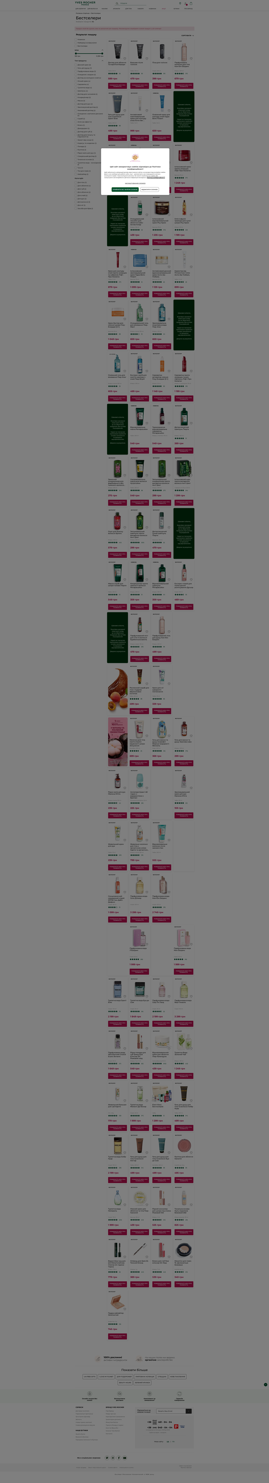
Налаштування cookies (135, 183)
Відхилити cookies (150, 189)
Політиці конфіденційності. (156, 177)
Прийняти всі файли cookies (125, 189)
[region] (135, 171)
